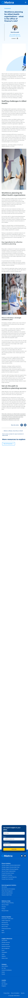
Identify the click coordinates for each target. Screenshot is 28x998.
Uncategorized (7, 8)
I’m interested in (6, 842)
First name (5, 831)
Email (4, 836)
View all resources (8, 443)
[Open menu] (24, 2)
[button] (21, 425)
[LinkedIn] (17, 38)
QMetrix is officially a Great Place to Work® (13, 431)
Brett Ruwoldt (15, 32)
